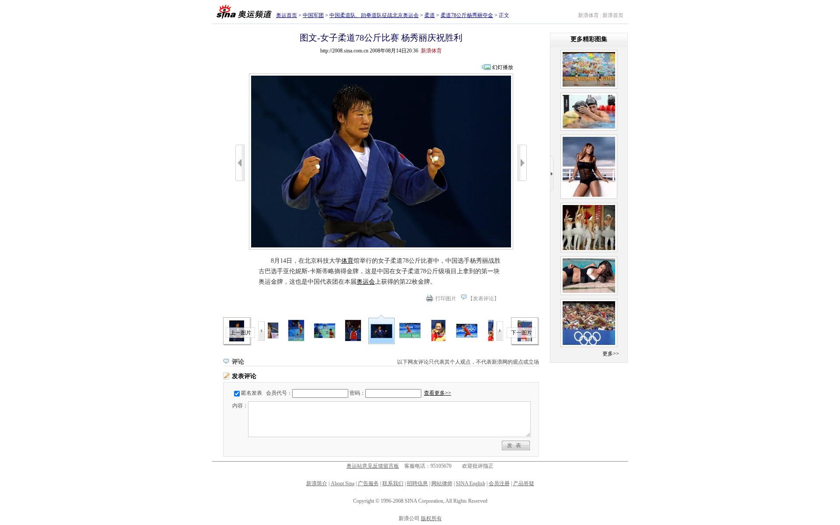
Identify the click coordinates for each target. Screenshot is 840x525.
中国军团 (313, 15)
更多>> (610, 354)
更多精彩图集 (588, 39)
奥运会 (366, 281)
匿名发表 (251, 393)
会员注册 (499, 483)
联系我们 (392, 483)
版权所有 (431, 518)
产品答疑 (523, 483)
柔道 (429, 15)
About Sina (342, 483)
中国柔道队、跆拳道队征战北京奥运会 (374, 15)
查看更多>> (437, 393)
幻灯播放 (502, 67)
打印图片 (445, 299)
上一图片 (240, 333)
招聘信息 (417, 483)
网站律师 (441, 483)
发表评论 (483, 299)
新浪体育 (588, 15)
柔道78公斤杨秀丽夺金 (467, 15)
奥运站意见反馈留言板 (372, 466)
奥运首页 (286, 15)
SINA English (470, 483)
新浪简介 (316, 483)
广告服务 (368, 483)
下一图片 (521, 333)
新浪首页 (612, 15)
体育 (347, 260)
